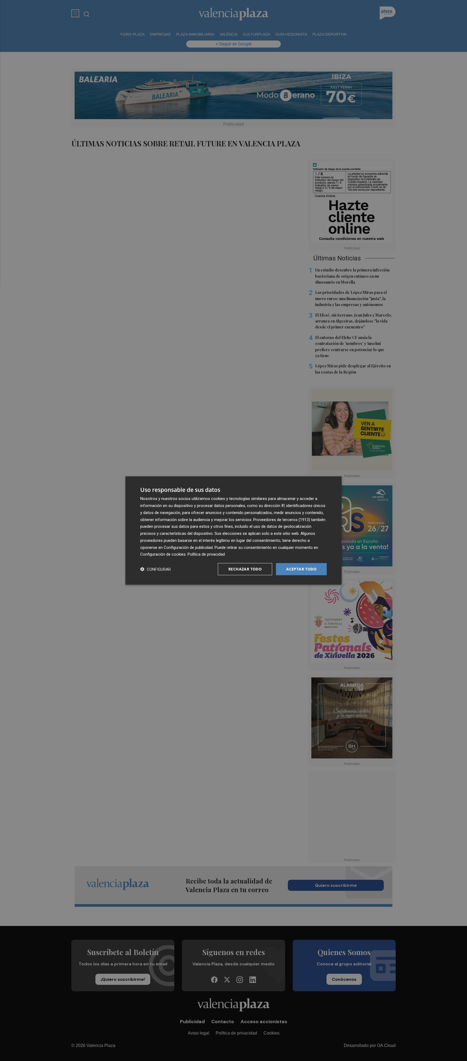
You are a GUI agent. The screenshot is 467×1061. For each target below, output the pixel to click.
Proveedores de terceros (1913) (281, 519)
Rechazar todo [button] (245, 569)
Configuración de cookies (163, 554)
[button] (155, 569)
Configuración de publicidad (188, 547)
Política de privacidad (206, 554)
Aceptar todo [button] (301, 569)
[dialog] (233, 530)
